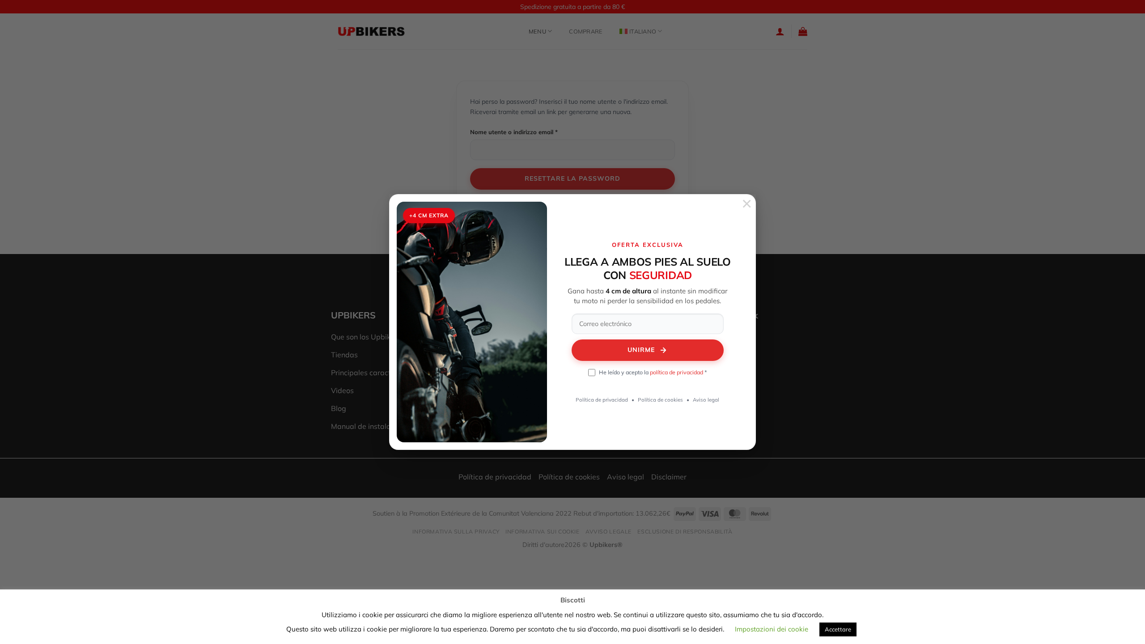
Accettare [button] (838, 629)
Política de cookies (660, 399)
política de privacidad (676, 372)
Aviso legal (706, 399)
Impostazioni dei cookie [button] (771, 629)
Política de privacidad (602, 399)
